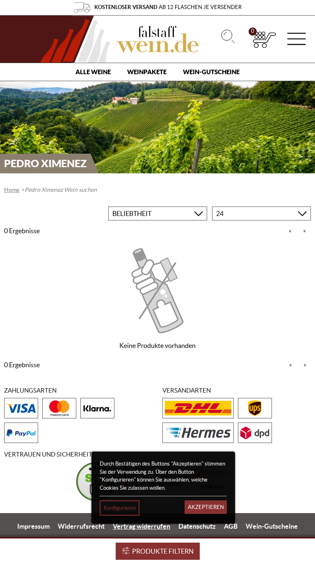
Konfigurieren (120, 508)
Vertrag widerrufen (141, 526)
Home (11, 189)
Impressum (33, 526)
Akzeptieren (206, 507)
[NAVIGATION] (296, 39)
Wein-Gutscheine (211, 71)
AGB (230, 526)
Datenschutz (197, 526)
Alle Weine (93, 71)
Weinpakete (147, 71)
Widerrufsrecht (81, 526)
